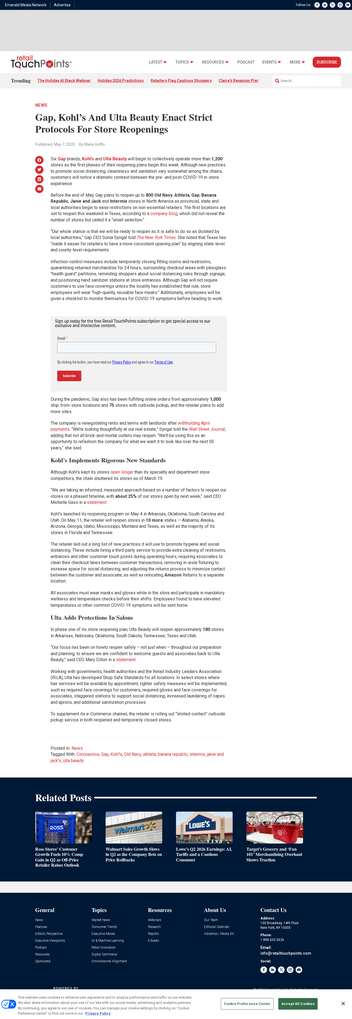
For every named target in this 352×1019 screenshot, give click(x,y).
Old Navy (132, 754)
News (41, 105)
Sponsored (42, 961)
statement (96, 502)
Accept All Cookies (298, 1004)
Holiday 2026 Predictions (121, 80)
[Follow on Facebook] (317, 5)
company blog (163, 213)
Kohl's (116, 754)
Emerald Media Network (25, 5)
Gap (62, 158)
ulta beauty (73, 760)
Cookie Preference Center (247, 1004)
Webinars (154, 920)
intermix (197, 754)
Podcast (246, 62)
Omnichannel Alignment (109, 961)
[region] (176, 1004)
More (295, 62)
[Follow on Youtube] (348, 5)
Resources (213, 62)
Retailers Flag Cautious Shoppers (181, 80)
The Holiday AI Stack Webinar (64, 80)
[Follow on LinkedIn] (325, 5)
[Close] (343, 1004)
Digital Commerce (104, 954)
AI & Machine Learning (108, 941)
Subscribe (327, 62)
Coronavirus (87, 754)
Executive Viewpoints (50, 941)
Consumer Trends (104, 927)
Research (154, 927)
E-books (153, 941)
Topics (182, 62)
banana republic (173, 754)
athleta (149, 754)
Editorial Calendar (216, 927)
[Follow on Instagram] (340, 5)
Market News (101, 920)
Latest (155, 62)
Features (41, 927)
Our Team (211, 920)
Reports (153, 934)
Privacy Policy (98, 1013)
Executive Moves (103, 934)
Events (269, 62)
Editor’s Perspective (48, 934)
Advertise (62, 5)
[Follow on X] (332, 5)
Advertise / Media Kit (219, 934)
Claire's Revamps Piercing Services (251, 80)
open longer (122, 472)
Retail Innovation (104, 947)
